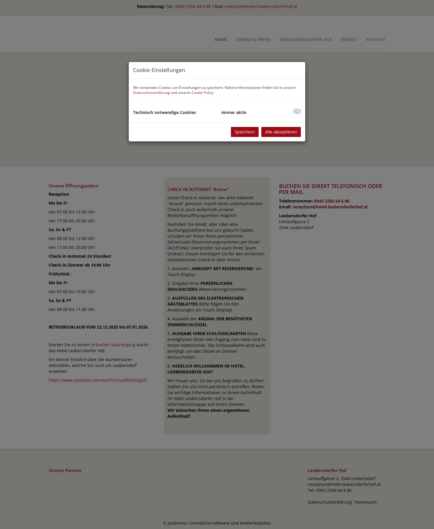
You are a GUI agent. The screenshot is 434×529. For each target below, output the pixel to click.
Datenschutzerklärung (151, 92)
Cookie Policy (202, 92)
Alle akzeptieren (281, 132)
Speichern (245, 132)
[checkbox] (297, 111)
